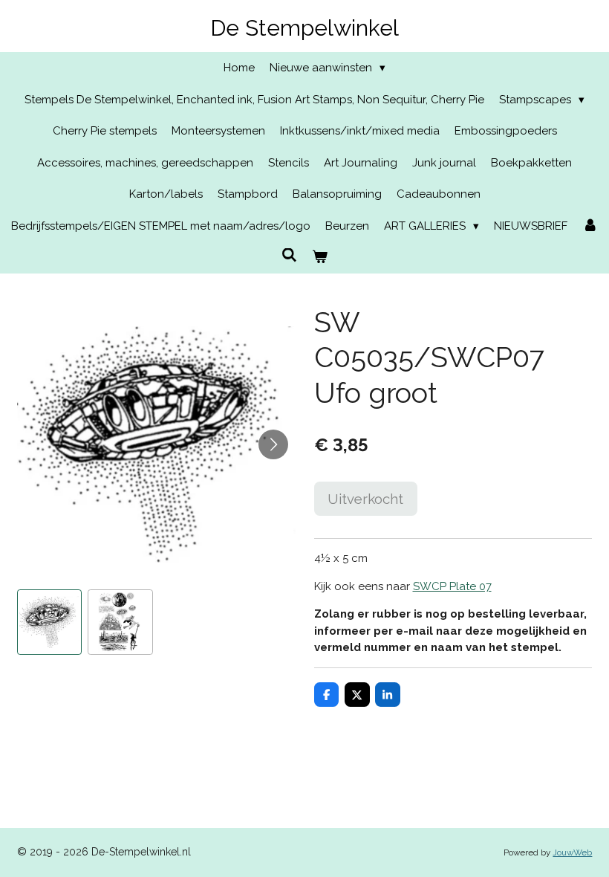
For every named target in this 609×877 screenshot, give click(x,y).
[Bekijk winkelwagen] (319, 258)
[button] (49, 622)
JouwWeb (572, 852)
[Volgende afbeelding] (273, 444)
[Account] (590, 226)
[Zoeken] (289, 256)
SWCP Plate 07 (452, 586)
